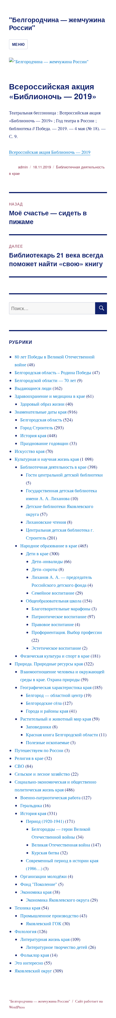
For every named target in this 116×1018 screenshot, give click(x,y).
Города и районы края (47, 711)
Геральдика (31, 805)
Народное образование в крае (48, 545)
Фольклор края (34, 955)
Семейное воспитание (53, 593)
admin (23, 167)
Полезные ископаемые (47, 742)
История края (33, 435)
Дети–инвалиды (47, 561)
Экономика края (36, 892)
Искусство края (29, 451)
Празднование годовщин (44, 443)
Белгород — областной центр (54, 695)
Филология (25, 931)
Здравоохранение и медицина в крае (50, 396)
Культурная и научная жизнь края (47, 459)
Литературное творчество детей (56, 947)
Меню (18, 44)
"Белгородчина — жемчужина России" (57, 23)
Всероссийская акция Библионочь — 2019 (49, 152)
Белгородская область (41, 420)
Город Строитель (36, 427)
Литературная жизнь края (45, 939)
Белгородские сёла (44, 703)
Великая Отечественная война (61, 845)
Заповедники (38, 727)
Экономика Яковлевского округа (57, 900)
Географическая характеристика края (56, 687)
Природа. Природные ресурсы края (49, 664)
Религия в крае (29, 758)
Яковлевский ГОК (43, 923)
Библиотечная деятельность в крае (53, 467)
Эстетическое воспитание (56, 648)
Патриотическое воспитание (59, 616)
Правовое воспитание (53, 624)
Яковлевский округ (33, 971)
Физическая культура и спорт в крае (55, 656)
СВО (19, 766)
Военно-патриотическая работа (50, 797)
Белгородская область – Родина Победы (53, 372)
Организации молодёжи (43, 876)
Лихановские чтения (46, 522)
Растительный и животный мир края (55, 719)
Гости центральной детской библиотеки (64, 475)
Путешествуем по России (39, 750)
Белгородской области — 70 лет (45, 380)
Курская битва (45, 853)
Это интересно (29, 963)
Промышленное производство (49, 915)
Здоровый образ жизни (42, 404)
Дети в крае (37, 553)
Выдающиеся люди (33, 388)
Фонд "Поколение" (38, 884)
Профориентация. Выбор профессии (67, 632)
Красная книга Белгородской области (62, 734)
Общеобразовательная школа (53, 601)
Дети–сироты (44, 569)
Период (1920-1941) (45, 821)
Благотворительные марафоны (61, 608)
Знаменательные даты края (40, 412)
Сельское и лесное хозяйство (42, 774)
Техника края (27, 908)
